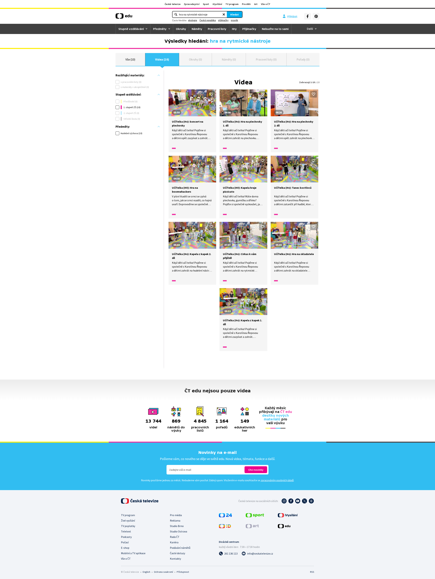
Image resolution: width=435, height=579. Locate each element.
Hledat (234, 14)
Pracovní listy (217, 28)
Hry (234, 28)
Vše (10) (130, 59)
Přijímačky (249, 28)
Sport (206, 4)
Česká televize (172, 4)
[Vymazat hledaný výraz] (224, 14)
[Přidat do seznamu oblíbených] (211, 94)
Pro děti (246, 4)
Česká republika (207, 20)
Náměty (197, 28)
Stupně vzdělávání (131, 28)
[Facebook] (307, 16)
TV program (232, 4)
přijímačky (223, 20)
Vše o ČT (265, 4)
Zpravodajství (191, 4)
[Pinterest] (316, 16)
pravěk (234, 20)
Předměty (160, 28)
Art (256, 4)
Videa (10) (162, 59)
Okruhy (181, 28)
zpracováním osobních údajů (277, 480)
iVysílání (217, 4)
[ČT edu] (124, 17)
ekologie (192, 20)
